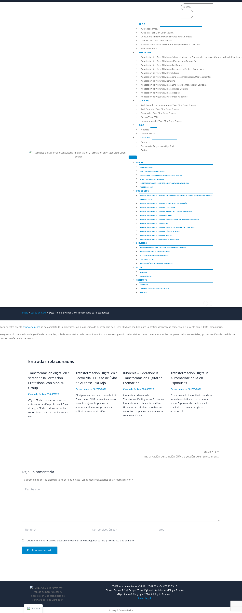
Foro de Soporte (149, 48)
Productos (145, 52)
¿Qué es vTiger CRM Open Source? (157, 32)
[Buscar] (187, 14)
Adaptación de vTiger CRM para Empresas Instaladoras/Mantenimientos (176, 76)
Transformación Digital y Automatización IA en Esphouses (189, 378)
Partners (145, 150)
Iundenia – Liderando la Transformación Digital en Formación (142, 378)
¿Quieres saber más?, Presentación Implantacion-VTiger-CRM (170, 44)
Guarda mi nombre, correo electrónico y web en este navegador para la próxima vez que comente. (81, 540)
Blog (141, 125)
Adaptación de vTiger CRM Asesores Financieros (164, 96)
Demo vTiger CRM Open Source (156, 40)
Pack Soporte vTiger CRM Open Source (160, 109)
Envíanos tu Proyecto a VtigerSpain (158, 146)
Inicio (142, 24)
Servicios (144, 100)
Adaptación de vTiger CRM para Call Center (162, 64)
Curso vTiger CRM (149, 117)
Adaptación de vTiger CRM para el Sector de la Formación (169, 61)
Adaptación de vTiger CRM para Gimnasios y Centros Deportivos (172, 68)
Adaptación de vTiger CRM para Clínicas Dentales (164, 88)
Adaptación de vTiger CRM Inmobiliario (160, 72)
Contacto (144, 137)
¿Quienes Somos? (149, 28)
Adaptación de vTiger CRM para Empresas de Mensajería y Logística (173, 84)
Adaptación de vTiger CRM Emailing (158, 80)
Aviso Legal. (144, 598)
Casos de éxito (148, 133)
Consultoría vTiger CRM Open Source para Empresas (166, 36)
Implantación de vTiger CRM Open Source (161, 121)
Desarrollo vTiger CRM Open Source (158, 113)
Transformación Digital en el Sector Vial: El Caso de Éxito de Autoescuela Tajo (97, 378)
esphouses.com (31, 327)
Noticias (145, 129)
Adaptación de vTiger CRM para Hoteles (160, 92)
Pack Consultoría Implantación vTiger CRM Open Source (168, 105)
